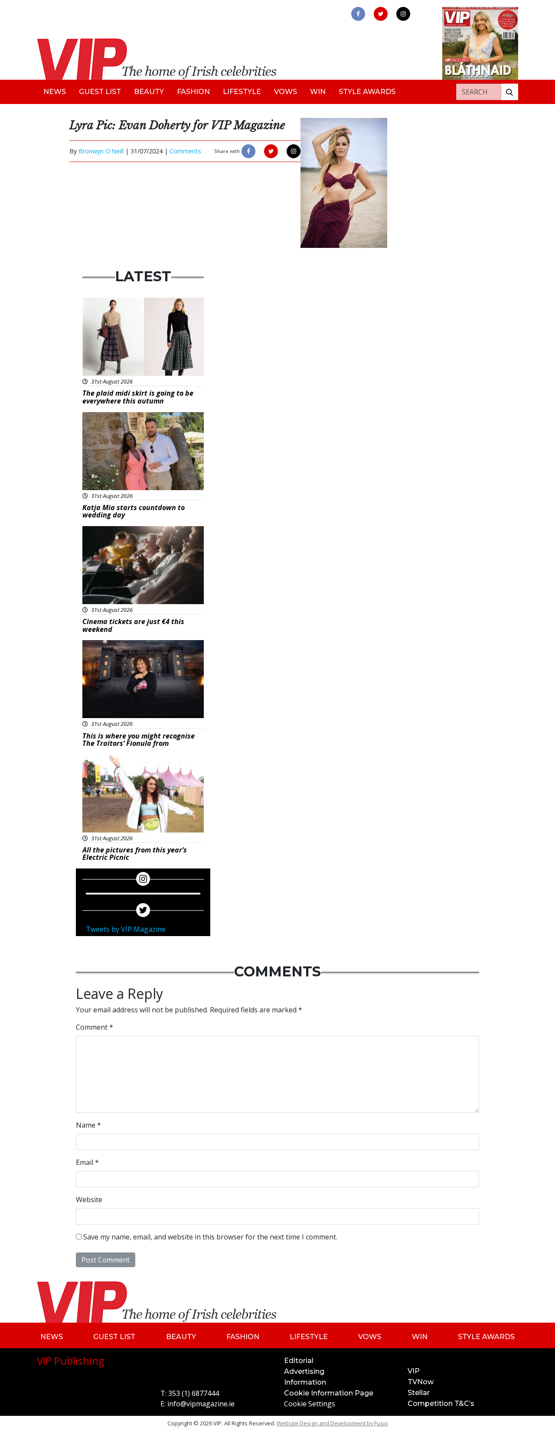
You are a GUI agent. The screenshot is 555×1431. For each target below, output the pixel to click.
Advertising (304, 1371)
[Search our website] (509, 92)
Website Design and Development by (332, 1423)
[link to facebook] (358, 14)
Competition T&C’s (441, 1403)
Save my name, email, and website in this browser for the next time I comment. (210, 1237)
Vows (285, 92)
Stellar (419, 1393)
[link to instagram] (403, 14)
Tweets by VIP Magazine (126, 929)
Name (88, 1125)
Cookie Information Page (328, 1393)
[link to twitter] (381, 14)
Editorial (298, 1360)
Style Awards (367, 92)
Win (318, 92)
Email (87, 1162)
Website (89, 1199)
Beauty (149, 92)
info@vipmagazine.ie (201, 1403)
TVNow (421, 1382)
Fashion (193, 92)
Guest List (100, 92)
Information (305, 1382)
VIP (414, 1371)
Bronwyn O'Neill (101, 151)
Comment (94, 1027)
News (54, 92)
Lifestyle (242, 92)
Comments (185, 151)
